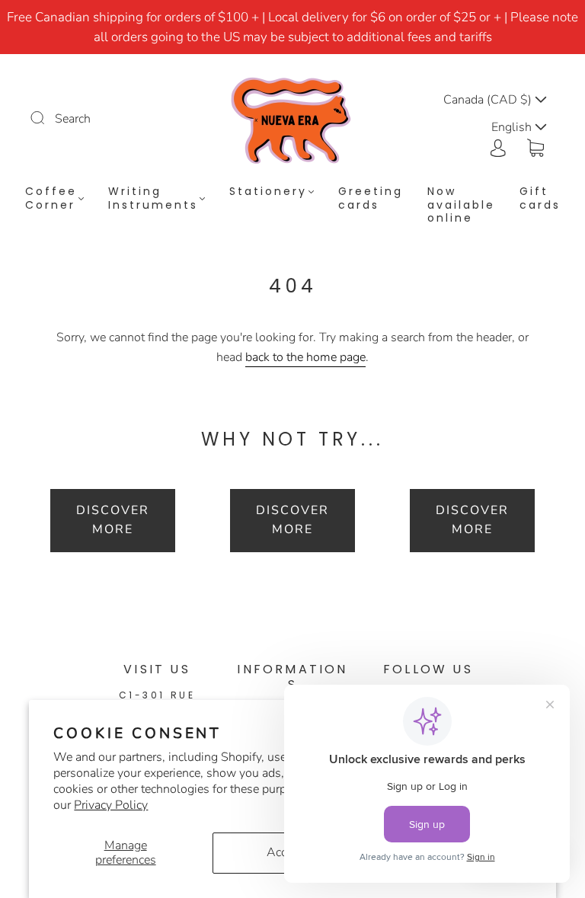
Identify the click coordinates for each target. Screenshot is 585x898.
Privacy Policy (111, 805)
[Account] (498, 146)
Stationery (268, 192)
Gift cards (540, 198)
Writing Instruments (153, 198)
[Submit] (47, 117)
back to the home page (305, 357)
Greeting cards (370, 198)
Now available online (461, 205)
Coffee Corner (51, 198)
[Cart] (535, 146)
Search (73, 118)
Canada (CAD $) (489, 99)
